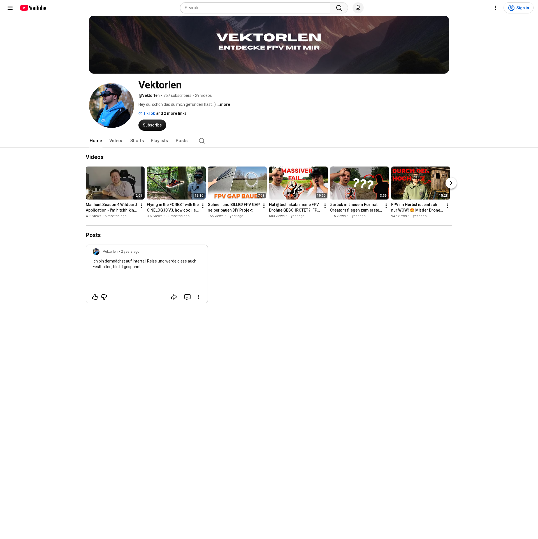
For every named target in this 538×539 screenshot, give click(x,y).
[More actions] (141, 205)
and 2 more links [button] (171, 113)
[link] (147, 275)
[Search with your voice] (358, 7)
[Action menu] (198, 297)
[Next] (451, 183)
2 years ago (130, 252)
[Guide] (10, 7)
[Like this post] (95, 296)
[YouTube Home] (33, 8)
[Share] (174, 297)
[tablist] (269, 140)
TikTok (148, 113)
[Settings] (495, 7)
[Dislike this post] (103, 296)
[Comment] (187, 297)
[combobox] (257, 7)
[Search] (339, 7)
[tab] (96, 140)
